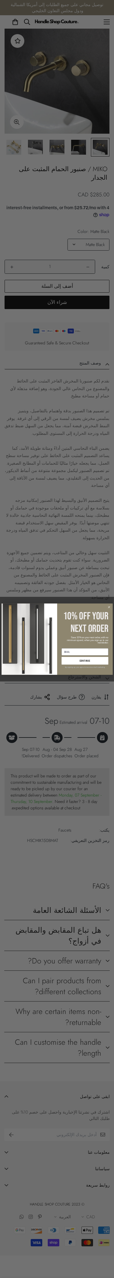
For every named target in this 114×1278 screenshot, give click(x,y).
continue (84, 660)
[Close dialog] (108, 606)
